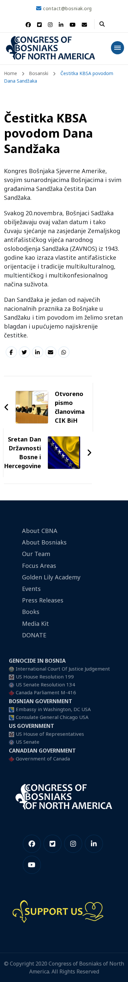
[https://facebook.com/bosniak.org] (32, 844)
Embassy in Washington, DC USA (53, 709)
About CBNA (39, 531)
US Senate (27, 741)
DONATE (34, 635)
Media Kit (35, 623)
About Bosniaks (44, 542)
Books (30, 612)
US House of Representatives (50, 733)
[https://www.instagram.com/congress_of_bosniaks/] (73, 844)
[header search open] (102, 24)
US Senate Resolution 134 (45, 684)
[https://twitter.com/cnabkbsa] (52, 844)
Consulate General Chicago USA (52, 717)
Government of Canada (43, 758)
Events (31, 589)
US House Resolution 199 (45, 676)
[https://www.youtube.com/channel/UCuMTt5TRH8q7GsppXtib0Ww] (32, 865)
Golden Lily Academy (51, 577)
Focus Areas (39, 566)
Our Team (36, 554)
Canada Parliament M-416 (46, 692)
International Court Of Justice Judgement (63, 668)
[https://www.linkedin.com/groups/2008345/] (94, 844)
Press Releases (42, 600)
